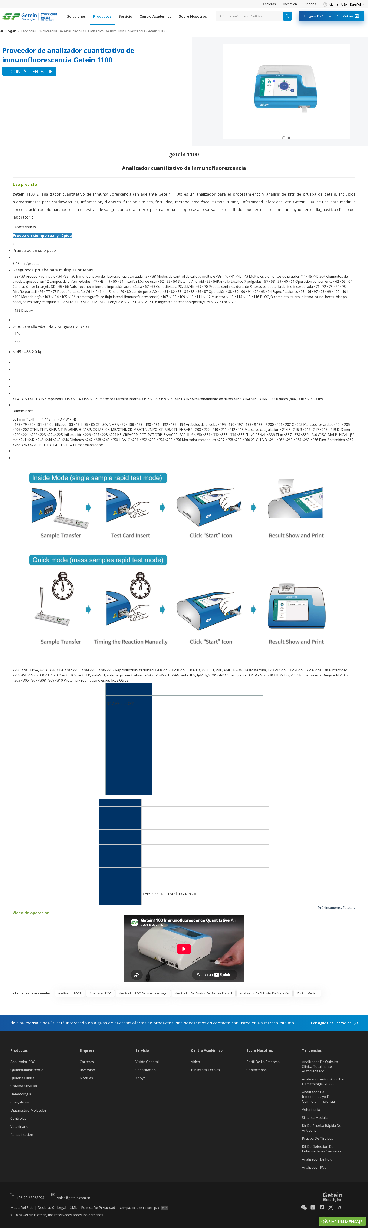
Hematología (20, 1094)
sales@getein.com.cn (73, 1197)
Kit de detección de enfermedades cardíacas (321, 1148)
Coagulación (20, 1102)
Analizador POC (22, 1061)
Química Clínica (22, 1078)
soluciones (76, 16)
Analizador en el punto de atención (264, 993)
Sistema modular (315, 1117)
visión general (147, 1061)
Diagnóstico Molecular (28, 1110)
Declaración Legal (52, 1207)
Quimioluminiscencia (26, 1070)
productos (102, 16)
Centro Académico (155, 16)
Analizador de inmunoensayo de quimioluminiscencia (318, 1097)
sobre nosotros (193, 16)
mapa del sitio (22, 1207)
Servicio (125, 16)
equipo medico (307, 993)
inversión (290, 4)
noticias (310, 4)
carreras (269, 4)
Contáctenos (27, 71)
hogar (10, 31)
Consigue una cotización (331, 1023)
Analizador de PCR (317, 1159)
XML (73, 1207)
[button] (283, 137)
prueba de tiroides (317, 1138)
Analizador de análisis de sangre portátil (203, 993)
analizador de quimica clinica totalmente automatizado (320, 1066)
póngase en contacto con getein (328, 16)
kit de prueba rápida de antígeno (321, 1128)
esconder (28, 31)
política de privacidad (98, 1207)
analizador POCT (70, 993)
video (195, 1061)
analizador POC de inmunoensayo (143, 993)
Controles (18, 1118)
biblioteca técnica (205, 1070)
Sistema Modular (23, 1086)
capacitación (145, 1070)
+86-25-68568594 (30, 1197)
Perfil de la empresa (263, 1061)
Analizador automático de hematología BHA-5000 (323, 1081)
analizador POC (100, 993)
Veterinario (19, 1126)
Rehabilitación (21, 1134)
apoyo (140, 1078)
